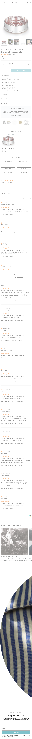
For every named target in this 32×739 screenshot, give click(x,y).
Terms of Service (7, 736)
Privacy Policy (27, 735)
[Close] (29, 563)
